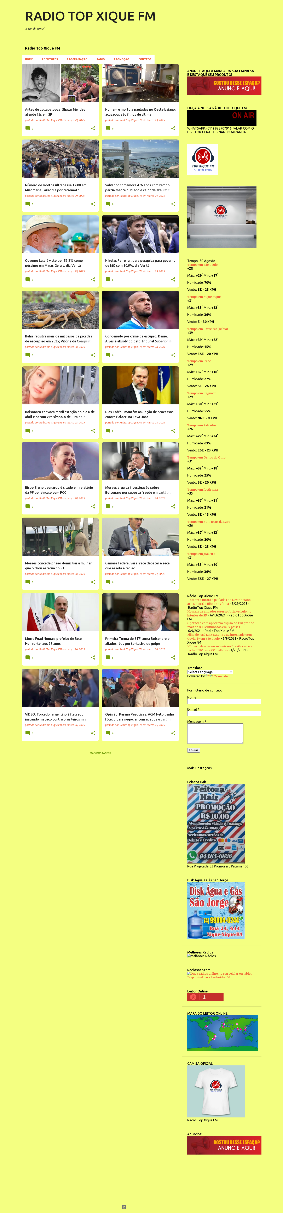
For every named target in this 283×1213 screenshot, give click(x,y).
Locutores (50, 59)
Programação (77, 59)
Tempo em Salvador (201, 425)
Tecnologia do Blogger (144, 1207)
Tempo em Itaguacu (201, 393)
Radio (101, 59)
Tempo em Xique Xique (204, 297)
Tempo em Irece (199, 361)
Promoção (121, 59)
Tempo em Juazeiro (201, 554)
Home (29, 59)
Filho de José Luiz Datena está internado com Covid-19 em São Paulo (219, 636)
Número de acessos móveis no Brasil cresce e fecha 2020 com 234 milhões (219, 648)
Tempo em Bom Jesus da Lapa (208, 522)
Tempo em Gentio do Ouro (206, 457)
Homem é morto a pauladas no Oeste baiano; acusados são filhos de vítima (219, 602)
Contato (144, 59)
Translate (221, 676)
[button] (93, 128)
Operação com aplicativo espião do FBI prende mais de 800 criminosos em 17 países (220, 625)
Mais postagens (100, 753)
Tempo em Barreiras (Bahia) (207, 329)
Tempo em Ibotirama (202, 489)
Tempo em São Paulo (202, 265)
